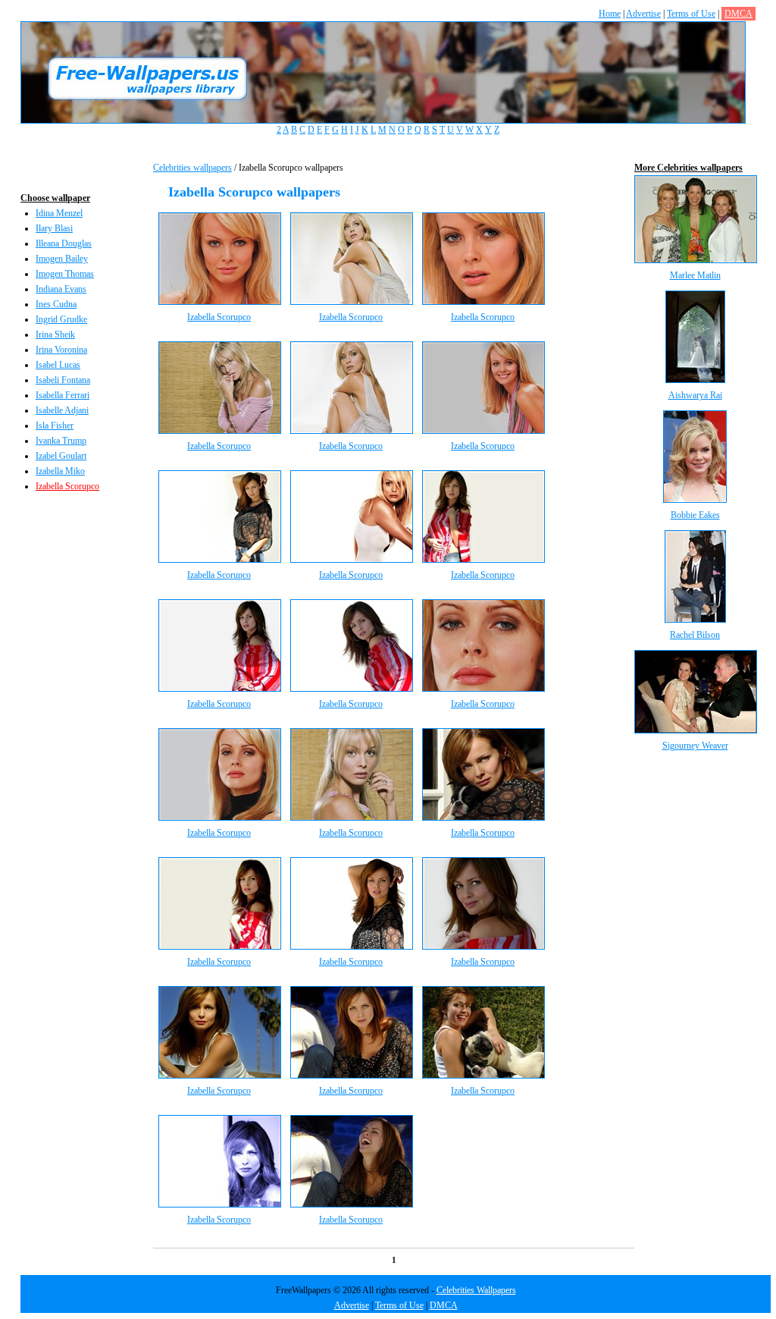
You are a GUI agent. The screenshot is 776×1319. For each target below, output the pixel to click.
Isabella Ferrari (62, 395)
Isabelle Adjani (62, 410)
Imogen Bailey (62, 258)
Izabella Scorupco (67, 486)
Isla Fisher (55, 425)
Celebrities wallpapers (192, 167)
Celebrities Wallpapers (476, 1290)
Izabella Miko (60, 471)
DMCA (738, 13)
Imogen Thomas (65, 274)
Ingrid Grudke (61, 319)
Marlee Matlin (695, 275)
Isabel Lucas (58, 365)
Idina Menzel (59, 213)
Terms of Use (691, 13)
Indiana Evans (61, 289)
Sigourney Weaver (695, 745)
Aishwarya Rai (695, 395)
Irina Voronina (61, 349)
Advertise (643, 13)
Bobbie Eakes (695, 515)
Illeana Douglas (64, 243)
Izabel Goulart (61, 456)
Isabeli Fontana (63, 380)
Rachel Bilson (695, 635)
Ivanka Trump (61, 440)
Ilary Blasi (54, 228)
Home (610, 13)
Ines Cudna (56, 304)
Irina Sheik (55, 334)
